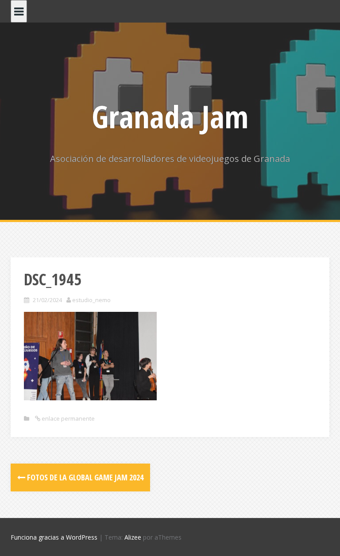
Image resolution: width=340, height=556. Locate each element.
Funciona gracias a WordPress (54, 537)
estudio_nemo (91, 300)
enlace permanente (67, 418)
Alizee (132, 537)
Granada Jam (170, 116)
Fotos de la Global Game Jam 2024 (84, 477)
